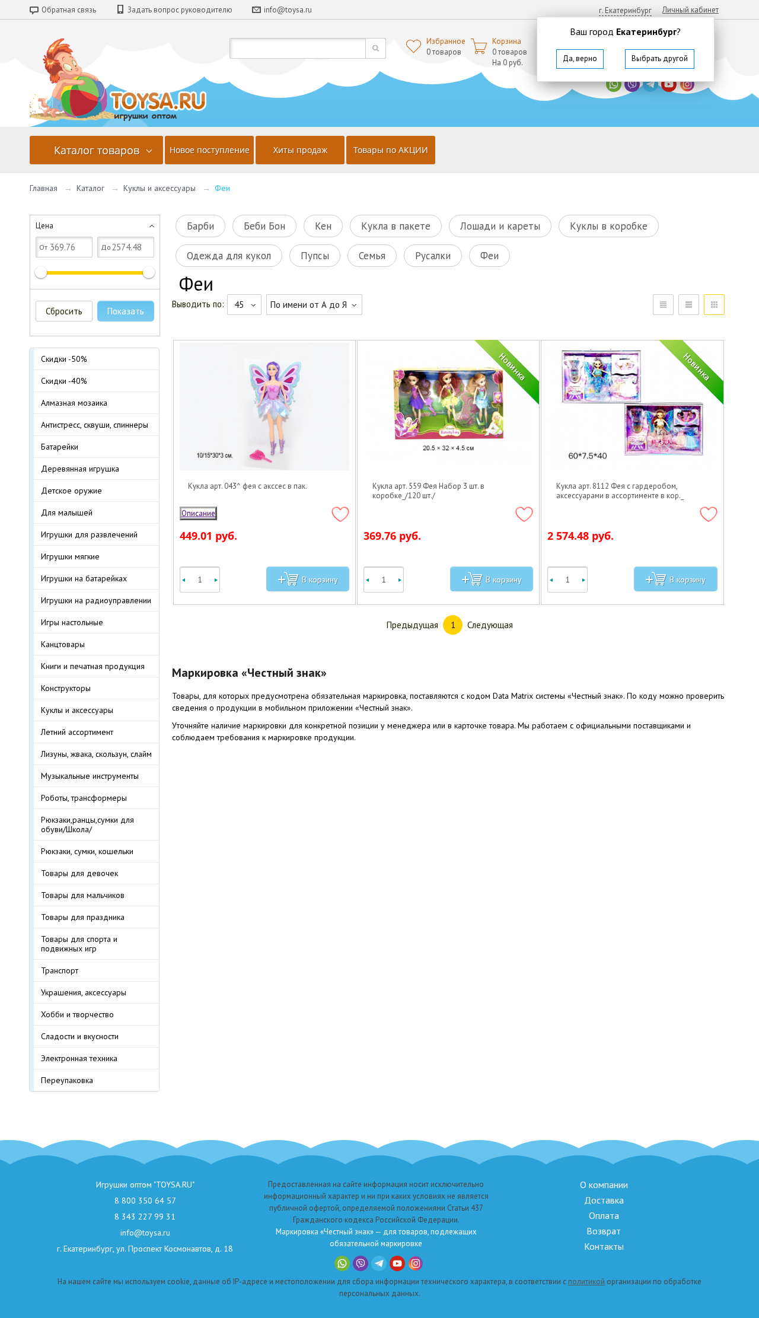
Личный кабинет (690, 10)
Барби (200, 226)
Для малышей (67, 512)
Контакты (604, 1246)
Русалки (433, 255)
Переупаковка (67, 1080)
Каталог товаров (96, 150)
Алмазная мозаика (74, 402)
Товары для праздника (83, 917)
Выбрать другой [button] (660, 58)
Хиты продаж (300, 149)
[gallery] (688, 304)
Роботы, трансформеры (84, 797)
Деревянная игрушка (80, 468)
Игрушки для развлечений (89, 534)
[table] (663, 304)
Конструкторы (66, 688)
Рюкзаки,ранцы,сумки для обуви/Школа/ (87, 824)
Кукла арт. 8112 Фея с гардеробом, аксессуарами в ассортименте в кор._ (620, 491)
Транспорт (59, 970)
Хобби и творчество (77, 1014)
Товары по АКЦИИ (390, 149)
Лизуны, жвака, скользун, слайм (96, 754)
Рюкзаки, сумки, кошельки (87, 851)
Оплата (604, 1215)
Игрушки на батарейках (84, 578)
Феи (489, 255)
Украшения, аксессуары (83, 992)
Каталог (90, 188)
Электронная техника (79, 1058)
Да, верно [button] (580, 58)
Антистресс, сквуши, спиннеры (94, 424)
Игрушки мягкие (70, 556)
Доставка (604, 1200)
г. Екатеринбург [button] (625, 10)
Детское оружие (71, 490)
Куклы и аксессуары (159, 188)
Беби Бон (264, 226)
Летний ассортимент (77, 732)
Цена (44, 226)
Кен (323, 226)
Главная (44, 188)
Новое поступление (210, 149)
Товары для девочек (79, 873)
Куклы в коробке (609, 226)
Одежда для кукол (229, 255)
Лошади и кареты (500, 226)
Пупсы (315, 255)
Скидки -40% (64, 380)
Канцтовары (63, 644)
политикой (586, 1281)
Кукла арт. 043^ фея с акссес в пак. (247, 486)
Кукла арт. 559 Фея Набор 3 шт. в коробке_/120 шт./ (428, 491)
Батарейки (59, 446)
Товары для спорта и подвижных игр (79, 944)
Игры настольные (72, 622)
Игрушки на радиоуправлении (96, 600)
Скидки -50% (64, 359)
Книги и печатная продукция (93, 666)
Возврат (603, 1231)
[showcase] (714, 304)
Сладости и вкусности (80, 1036)
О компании (604, 1184)
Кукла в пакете (395, 226)
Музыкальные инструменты (90, 776)
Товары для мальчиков (83, 895)
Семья (372, 255)
